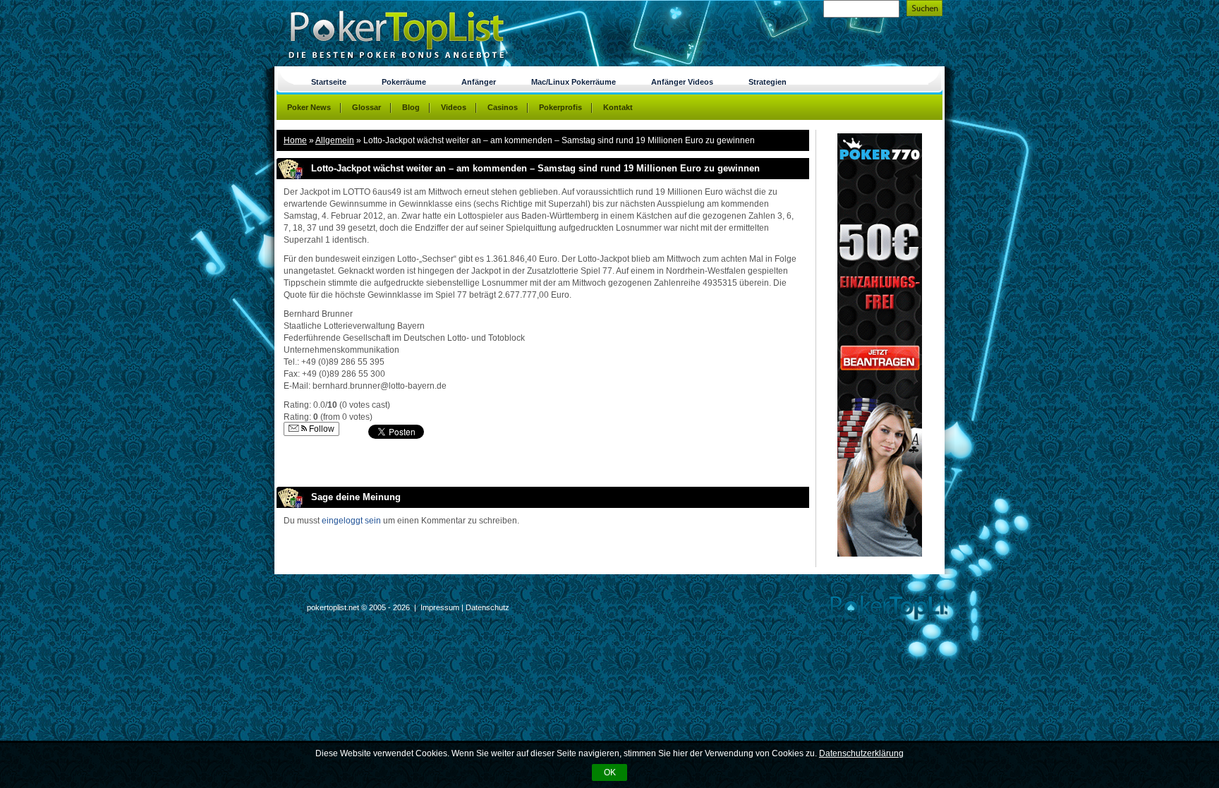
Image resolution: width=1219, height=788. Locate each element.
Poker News (309, 107)
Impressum (439, 607)
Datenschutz (487, 607)
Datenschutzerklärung (861, 753)
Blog (411, 107)
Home (295, 140)
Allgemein (334, 140)
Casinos (502, 107)
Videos (453, 107)
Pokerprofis (560, 107)
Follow (320, 429)
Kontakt (618, 107)
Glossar (366, 107)
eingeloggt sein (351, 521)
